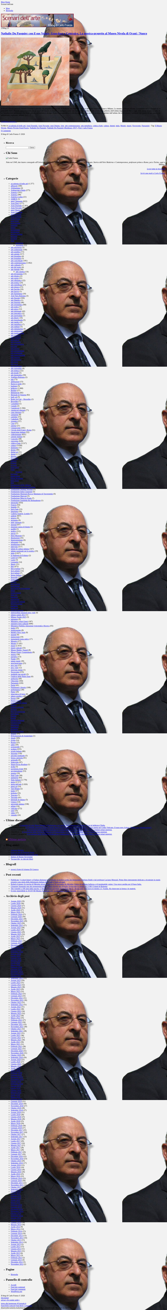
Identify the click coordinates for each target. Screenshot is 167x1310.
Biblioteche (15, 393)
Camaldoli (15, 404)
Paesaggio (146, 126)
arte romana (15, 357)
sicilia (13, 767)
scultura (14, 749)
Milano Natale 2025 (18, 617)
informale (14, 542)
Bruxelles (14, 401)
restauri (13, 734)
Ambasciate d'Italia (18, 190)
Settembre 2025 (17, 925)
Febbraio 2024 (16, 967)
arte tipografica (16, 375)
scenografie (15, 747)
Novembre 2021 (17, 1027)
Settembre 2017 (17, 1137)
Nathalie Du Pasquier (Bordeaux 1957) (62, 128)
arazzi (13, 228)
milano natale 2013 (18, 615)
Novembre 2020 (17, 1053)
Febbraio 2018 (16, 1126)
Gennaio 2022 (16, 1022)
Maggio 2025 (16, 934)
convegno (14, 441)
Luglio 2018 (15, 1115)
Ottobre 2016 (16, 1161)
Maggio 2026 (16, 908)
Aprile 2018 (15, 1121)
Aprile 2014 (15, 1227)
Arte (62, 126)
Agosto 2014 (16, 1218)
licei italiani (15, 573)
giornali (14, 525)
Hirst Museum (16, 536)
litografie (14, 577)
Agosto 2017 (16, 1139)
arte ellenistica (16, 280)
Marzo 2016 (15, 1176)
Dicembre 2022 (17, 998)
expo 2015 (15, 467)
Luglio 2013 (15, 1247)
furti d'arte (15, 509)
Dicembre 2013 (17, 1236)
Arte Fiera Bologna (18, 296)
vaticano (14, 808)
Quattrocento (16, 723)
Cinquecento (16, 428)
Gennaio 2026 (16, 917)
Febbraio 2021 (16, 1046)
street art (14, 786)
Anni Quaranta (16, 212)
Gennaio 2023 (16, 996)
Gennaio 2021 (16, 1049)
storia (13, 782)
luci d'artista (15, 584)
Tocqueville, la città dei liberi (22, 859)
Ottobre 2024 (16, 950)
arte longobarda (17, 320)
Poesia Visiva (16, 701)
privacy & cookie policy (10, 1300)
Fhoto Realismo (17, 478)
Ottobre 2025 (16, 923)
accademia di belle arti (17, 126)
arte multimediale (17, 333)
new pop (14, 665)
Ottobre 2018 (16, 1108)
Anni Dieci (15, 203)
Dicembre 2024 (17, 945)
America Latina (17, 197)
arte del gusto (16, 267)
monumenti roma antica (20, 639)
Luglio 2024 (15, 956)
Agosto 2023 (16, 980)
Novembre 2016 (17, 1159)
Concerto (14, 439)
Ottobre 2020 (16, 1055)
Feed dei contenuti (18, 1287)
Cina (12, 423)
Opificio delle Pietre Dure (21, 676)
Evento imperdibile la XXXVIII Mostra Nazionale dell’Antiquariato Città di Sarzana (43, 891)
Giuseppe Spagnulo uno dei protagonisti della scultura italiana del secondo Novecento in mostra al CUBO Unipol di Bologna (59, 886)
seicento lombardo (18, 756)
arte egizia (15, 278)
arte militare (15, 327)
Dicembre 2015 (17, 1183)
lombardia (14, 580)
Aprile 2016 (15, 1174)
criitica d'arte (98, 126)
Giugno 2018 (16, 1117)
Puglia (13, 718)
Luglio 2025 (15, 930)
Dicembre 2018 (17, 1104)
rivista (13, 740)
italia (117, 126)
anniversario (15, 223)
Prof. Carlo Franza (85, 128)
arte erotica (15, 283)
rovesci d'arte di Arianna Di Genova (25, 869)
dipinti (112, 126)
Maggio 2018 (16, 1119)
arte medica (15, 322)
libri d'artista (15, 569)
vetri (12, 811)
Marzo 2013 (15, 1255)
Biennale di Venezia (18, 395)
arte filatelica (16, 300)
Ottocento (14, 681)
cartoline (14, 417)
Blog (8, 8)
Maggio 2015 (16, 1198)
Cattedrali (14, 419)
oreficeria (14, 679)
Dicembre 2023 (17, 972)
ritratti (13, 738)
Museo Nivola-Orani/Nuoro (18, 128)
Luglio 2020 (15, 1062)
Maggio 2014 (16, 1225)
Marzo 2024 (15, 965)
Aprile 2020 (15, 1068)
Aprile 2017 (15, 1148)
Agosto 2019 (16, 1086)
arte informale (16, 311)
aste (12, 379)
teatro (13, 791)
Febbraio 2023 (16, 994)
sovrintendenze (16, 771)
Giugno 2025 (16, 932)
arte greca (14, 309)
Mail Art (14, 595)
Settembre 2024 (17, 952)
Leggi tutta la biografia (156, 169)
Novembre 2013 (17, 1238)
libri (12, 566)
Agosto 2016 (16, 1165)
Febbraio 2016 (16, 1178)
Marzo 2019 (15, 1097)
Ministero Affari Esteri (19, 621)
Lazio (13, 560)
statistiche (14, 778)
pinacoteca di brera (18, 694)
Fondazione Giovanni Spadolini (23, 487)
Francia (14, 505)
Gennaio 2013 (16, 1260)
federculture (15, 476)
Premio (13, 716)
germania (14, 520)
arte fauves (15, 291)
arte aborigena (16, 247)
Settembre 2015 (17, 1189)
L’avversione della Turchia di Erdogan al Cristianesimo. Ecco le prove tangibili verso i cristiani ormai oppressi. (69, 830)
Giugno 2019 (16, 1090)
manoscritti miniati (18, 602)
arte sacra (14, 364)
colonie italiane (16, 437)
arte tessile (15, 373)
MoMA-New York (18, 632)
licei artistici (15, 571)
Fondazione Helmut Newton (22, 489)
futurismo (14, 511)
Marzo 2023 (15, 991)
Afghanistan (15, 188)
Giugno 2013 (16, 1249)
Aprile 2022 (15, 1016)
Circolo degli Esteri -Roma (21, 430)
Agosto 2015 (16, 1192)
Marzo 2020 (15, 1071)
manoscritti (15, 599)
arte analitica (15, 252)
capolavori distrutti (18, 410)
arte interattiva (16, 313)
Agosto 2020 (16, 1060)
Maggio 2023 (16, 987)
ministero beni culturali (19, 624)
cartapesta (14, 415)
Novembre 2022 (17, 1000)
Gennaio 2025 (16, 943)
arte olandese (16, 338)
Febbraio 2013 (16, 1258)
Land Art (14, 558)
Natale (13, 659)
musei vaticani (16, 648)
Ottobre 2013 (16, 1240)
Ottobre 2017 (16, 1134)
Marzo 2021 (15, 1044)
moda (13, 628)
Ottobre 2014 (16, 1214)
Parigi (13, 685)
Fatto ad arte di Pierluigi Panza (22, 852)
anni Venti (15, 221)
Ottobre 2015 (16, 1187)
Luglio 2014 (15, 1220)
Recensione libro (17, 731)
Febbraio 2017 (16, 1152)
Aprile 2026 (15, 910)
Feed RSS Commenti (24, 1306)
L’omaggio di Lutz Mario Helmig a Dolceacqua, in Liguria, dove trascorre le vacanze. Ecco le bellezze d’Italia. (62, 825)
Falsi (12, 470)
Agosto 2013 (16, 1244)
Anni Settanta (16, 217)
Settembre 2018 (17, 1110)
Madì (13, 591)
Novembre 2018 (17, 1106)
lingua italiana (16, 575)
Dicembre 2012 (17, 1262)
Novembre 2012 (17, 1264)
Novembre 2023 (17, 974)
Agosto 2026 (16, 901)
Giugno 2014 (16, 1222)
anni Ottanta (55, 126)
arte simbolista (16, 366)
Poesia (13, 698)
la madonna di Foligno (19, 555)
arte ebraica (15, 276)
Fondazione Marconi (19, 496)
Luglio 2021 (15, 1035)
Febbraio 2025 (16, 941)
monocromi (15, 637)
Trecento (14, 797)
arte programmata (17, 351)
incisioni (19, 472)
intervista (14, 547)
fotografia (14, 503)
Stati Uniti (15, 775)
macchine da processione (20, 588)
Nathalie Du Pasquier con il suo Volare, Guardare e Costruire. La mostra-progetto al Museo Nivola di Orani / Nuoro (74, 33)
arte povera (15, 349)
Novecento (136, 126)
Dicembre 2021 (17, 1024)
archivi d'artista (16, 234)
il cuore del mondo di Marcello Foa (24, 855)
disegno (14, 456)
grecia (13, 533)
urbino (13, 806)
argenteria (19, 243)
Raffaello (14, 729)
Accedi (13, 1285)
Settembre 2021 (17, 1031)
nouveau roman (17, 670)
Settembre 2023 (17, 978)
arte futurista (15, 302)
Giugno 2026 (16, 906)
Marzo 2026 (15, 912)
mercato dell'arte (17, 610)
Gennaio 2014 (16, 1233)
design (13, 450)
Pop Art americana (18, 712)
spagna (13, 773)
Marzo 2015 (15, 1203)
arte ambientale (16, 250)
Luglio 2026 (15, 903)
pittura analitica (16, 696)
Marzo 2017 (15, 1150)
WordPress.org (16, 1291)
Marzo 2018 (15, 1123)
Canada (14, 406)
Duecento (14, 459)
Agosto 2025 (16, 928)
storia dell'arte (16, 784)
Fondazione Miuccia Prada (21, 498)
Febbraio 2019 (16, 1099)
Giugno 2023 (16, 985)
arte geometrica (16, 305)
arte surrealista (16, 368)
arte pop (14, 346)
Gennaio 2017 (16, 1154)
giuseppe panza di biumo (20, 527)
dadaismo (14, 448)
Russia (13, 742)
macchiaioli (15, 586)
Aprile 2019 (15, 1095)
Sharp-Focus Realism (19, 764)
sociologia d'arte (17, 769)
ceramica (14, 421)
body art (14, 397)
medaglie (14, 606)
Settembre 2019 (17, 1084)
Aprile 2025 (15, 936)
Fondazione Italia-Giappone (21, 492)
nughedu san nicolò (18, 674)
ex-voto (14, 465)
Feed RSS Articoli (8, 1306)
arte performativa (17, 344)
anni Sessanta (16, 214)
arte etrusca (15, 287)
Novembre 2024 (17, 947)
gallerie (13, 516)
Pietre (13, 692)
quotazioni (15, 725)
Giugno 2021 (16, 1038)
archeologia (15, 230)
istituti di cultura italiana (20, 549)
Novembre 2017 (17, 1132)
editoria (14, 461)
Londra (13, 582)
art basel (14, 236)
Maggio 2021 (16, 1040)
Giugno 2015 (16, 1196)
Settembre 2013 (17, 1242)
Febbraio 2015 (16, 1205)
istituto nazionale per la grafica (22, 551)
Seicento (14, 753)
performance (15, 690)
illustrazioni (15, 538)
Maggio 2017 (16, 1145)
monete (13, 635)
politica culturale (17, 707)
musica (13, 654)
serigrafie (14, 760)
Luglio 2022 (15, 1009)
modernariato (16, 630)
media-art (14, 608)
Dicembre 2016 (17, 1156)
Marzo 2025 (15, 939)
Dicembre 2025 (17, 919)
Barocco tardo (16, 384)
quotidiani (14, 727)
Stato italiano (16, 780)
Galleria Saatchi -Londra (20, 514)
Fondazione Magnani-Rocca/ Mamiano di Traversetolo (32, 494)
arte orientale (16, 342)
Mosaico (14, 641)
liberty (13, 564)
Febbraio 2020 (16, 1073)
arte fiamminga (16, 294)
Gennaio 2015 (16, 1207)
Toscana (14, 795)
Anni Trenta (15, 219)
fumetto (14, 507)
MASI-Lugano (16, 604)
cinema (13, 426)
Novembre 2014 (17, 1211)
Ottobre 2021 (16, 1029)
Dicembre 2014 (17, 1209)
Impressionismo (17, 540)
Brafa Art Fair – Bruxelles (21, 399)
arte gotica (15, 307)
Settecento (15, 762)
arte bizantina (16, 256)
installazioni (15, 544)
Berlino (14, 390)
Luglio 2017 (15, 1141)
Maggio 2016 (16, 1172)
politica (13, 705)
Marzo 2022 (15, 1018)
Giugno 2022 (16, 1011)
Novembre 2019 (17, 1079)
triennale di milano (18, 800)
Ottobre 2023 (16, 976)
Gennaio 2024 (16, 969)
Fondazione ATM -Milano (21, 485)
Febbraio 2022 (16, 1020)
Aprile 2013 (15, 1253)
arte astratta (15, 254)
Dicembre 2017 (17, 1130)
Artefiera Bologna (18, 377)
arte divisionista (17, 274)
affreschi (14, 186)
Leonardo (14, 562)
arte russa (14, 362)
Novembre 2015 (17, 1185)
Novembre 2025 (17, 921)
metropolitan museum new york (23, 613)
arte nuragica (16, 335)
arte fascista (15, 289)
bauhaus (14, 386)
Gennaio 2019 (16, 1101)
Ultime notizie (17, 839)
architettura (15, 232)
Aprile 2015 (15, 1200)
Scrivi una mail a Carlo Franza (152, 173)
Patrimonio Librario (18, 687)
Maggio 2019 (16, 1093)
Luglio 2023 (15, 983)
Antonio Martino (17, 850)
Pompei (14, 709)
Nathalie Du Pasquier (38, 128)
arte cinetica (20, 272)
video (13, 813)
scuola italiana (16, 751)
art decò (14, 239)
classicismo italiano (18, 432)
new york (14, 668)
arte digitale (15, 269)
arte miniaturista (17, 329)
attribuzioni (15, 382)
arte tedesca (15, 371)
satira (13, 745)
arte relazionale (16, 353)
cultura (106, 126)
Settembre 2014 (17, 1216)
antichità (14, 225)
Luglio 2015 (15, 1194)
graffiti (13, 529)
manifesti (14, 597)
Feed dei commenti (18, 1289)
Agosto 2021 (16, 1033)
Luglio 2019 (15, 1088)
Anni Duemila (31, 126)
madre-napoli (16, 593)
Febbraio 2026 (16, 914)
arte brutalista (16, 258)
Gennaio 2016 (16, 1181)
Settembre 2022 (17, 1005)
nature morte (15, 661)
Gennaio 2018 (16, 1128)
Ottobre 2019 (16, 1082)
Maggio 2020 (16, 1066)
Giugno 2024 (16, 958)
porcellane (15, 714)
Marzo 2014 (15, 1229)
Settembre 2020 (17, 1057)
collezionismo (16, 434)
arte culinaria (16, 265)
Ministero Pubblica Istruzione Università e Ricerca (30, 626)
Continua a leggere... (9, 122)
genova (13, 518)
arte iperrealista (16, 316)
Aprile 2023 (15, 989)
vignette (14, 815)
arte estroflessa (16, 285)
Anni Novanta (43, 126)
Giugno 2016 (16, 1170)
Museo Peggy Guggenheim (21, 652)
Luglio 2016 (15, 1167)
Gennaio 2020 (16, 1075)
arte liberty (15, 318)
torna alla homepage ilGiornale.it (13, 1303)
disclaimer (5, 1298)
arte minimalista (17, 331)
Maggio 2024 (16, 961)
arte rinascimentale (18, 355)
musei (129, 126)
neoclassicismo (16, 663)
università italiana (17, 804)
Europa (13, 463)
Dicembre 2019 (17, 1077)
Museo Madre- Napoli (19, 650)
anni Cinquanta (16, 201)
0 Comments (6, 131)
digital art (14, 452)
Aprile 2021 (15, 1042)
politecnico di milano (19, 703)
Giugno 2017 (16, 1143)
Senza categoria (17, 758)
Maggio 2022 (16, 1013)
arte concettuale (17, 261)
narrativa (14, 657)
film (12, 483)
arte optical (15, 340)
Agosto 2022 (16, 1007)
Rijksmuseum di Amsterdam (22, 736)
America (14, 192)
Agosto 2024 (16, 954)
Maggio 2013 (16, 1251)
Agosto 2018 (16, 1112)
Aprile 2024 (15, 963)
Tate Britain (15, 789)
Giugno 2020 (16, 1064)
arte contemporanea (72, 126)
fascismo (14, 474)
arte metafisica (86, 126)
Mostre (123, 126)
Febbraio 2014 (16, 1231)
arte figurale (15, 298)
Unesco (14, 802)
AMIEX (14, 199)
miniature (14, 619)
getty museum (16, 522)
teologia (14, 793)
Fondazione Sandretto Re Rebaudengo (26, 500)
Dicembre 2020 (17, 1051)
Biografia (9, 11)
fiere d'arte (15, 481)
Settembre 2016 (17, 1163)
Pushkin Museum (17, 720)
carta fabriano (16, 412)
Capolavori (15, 408)
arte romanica (16, 360)
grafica (13, 531)
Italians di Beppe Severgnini (22, 857)
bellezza (14, 388)
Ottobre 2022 (16, 1002)
